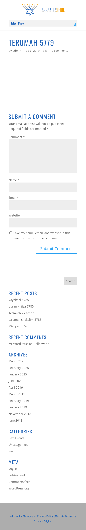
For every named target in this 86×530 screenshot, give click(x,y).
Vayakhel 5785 (19, 300)
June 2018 (16, 420)
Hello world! (41, 344)
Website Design (64, 516)
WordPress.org (19, 488)
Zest (45, 51)
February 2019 (19, 401)
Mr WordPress (18, 344)
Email (14, 197)
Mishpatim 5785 (20, 326)
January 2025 (18, 374)
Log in (13, 468)
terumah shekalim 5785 (25, 320)
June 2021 (16, 381)
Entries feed (17, 475)
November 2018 (20, 414)
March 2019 (17, 394)
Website (14, 215)
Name (14, 180)
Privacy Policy (45, 516)
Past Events (16, 438)
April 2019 (16, 387)
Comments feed (19, 482)
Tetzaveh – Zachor (21, 313)
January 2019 (18, 407)
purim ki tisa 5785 (21, 306)
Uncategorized (18, 445)
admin (17, 51)
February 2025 (19, 368)
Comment (17, 137)
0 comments (60, 51)
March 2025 (17, 361)
